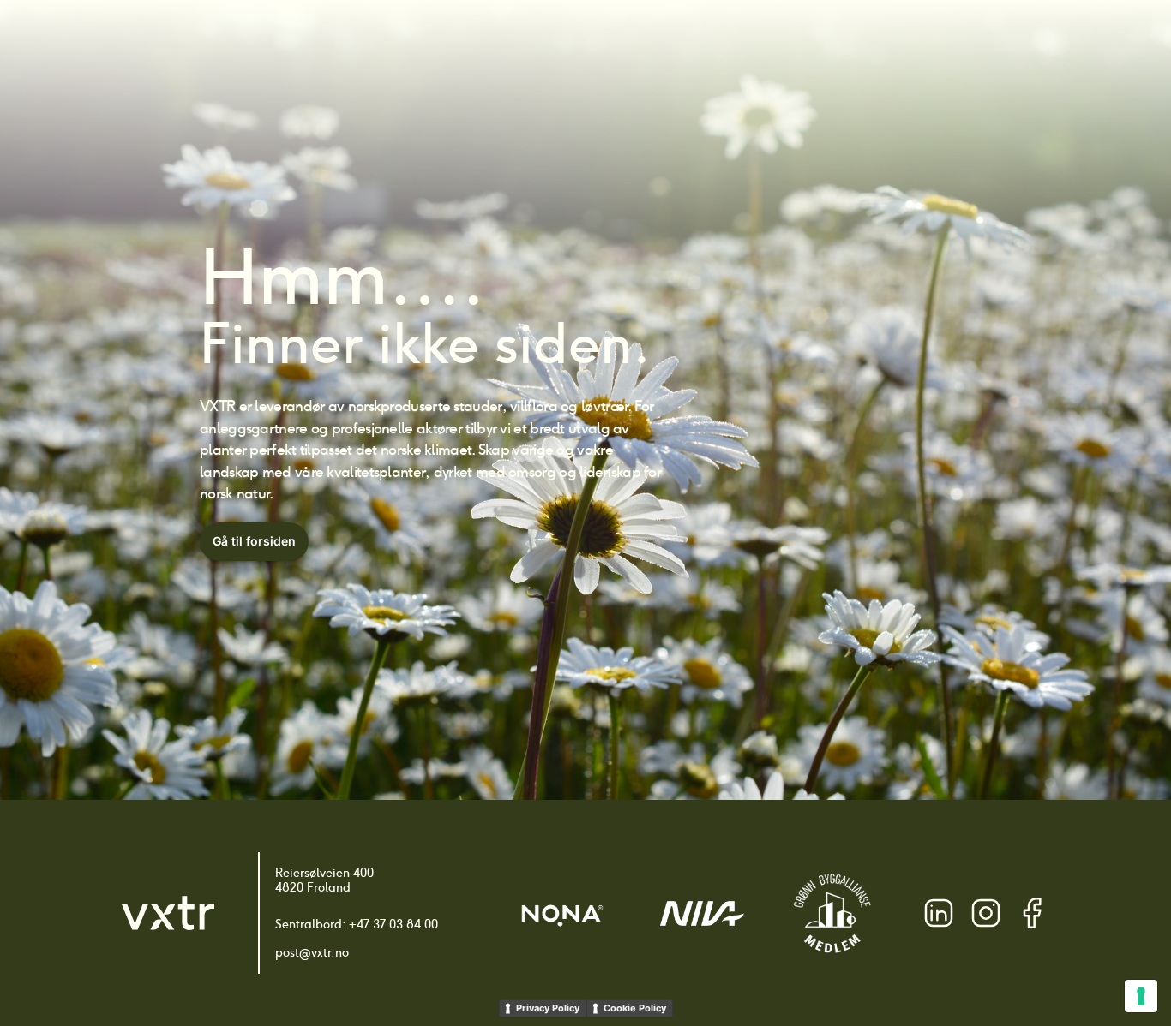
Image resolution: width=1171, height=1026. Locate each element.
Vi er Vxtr (877, 43)
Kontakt (954, 43)
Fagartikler (790, 43)
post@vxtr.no (312, 952)
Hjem (470, 43)
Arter (525, 43)
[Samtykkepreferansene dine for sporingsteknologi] (1141, 996)
